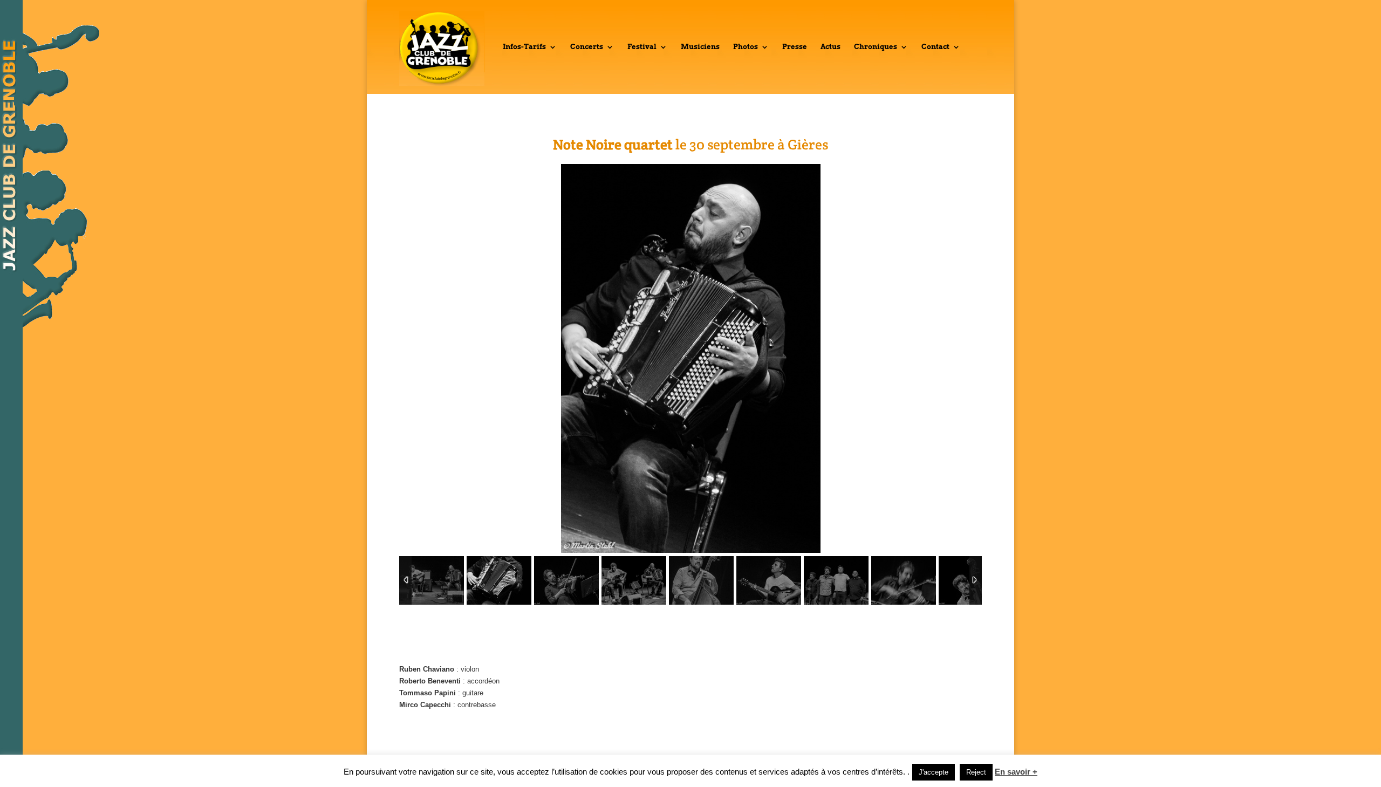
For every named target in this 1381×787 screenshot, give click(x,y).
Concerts (586, 47)
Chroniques (875, 47)
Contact (935, 47)
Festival (642, 47)
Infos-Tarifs (524, 47)
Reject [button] (976, 772)
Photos (745, 47)
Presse (794, 47)
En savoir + (1016, 771)
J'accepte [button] (933, 772)
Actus (830, 47)
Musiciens (700, 47)
